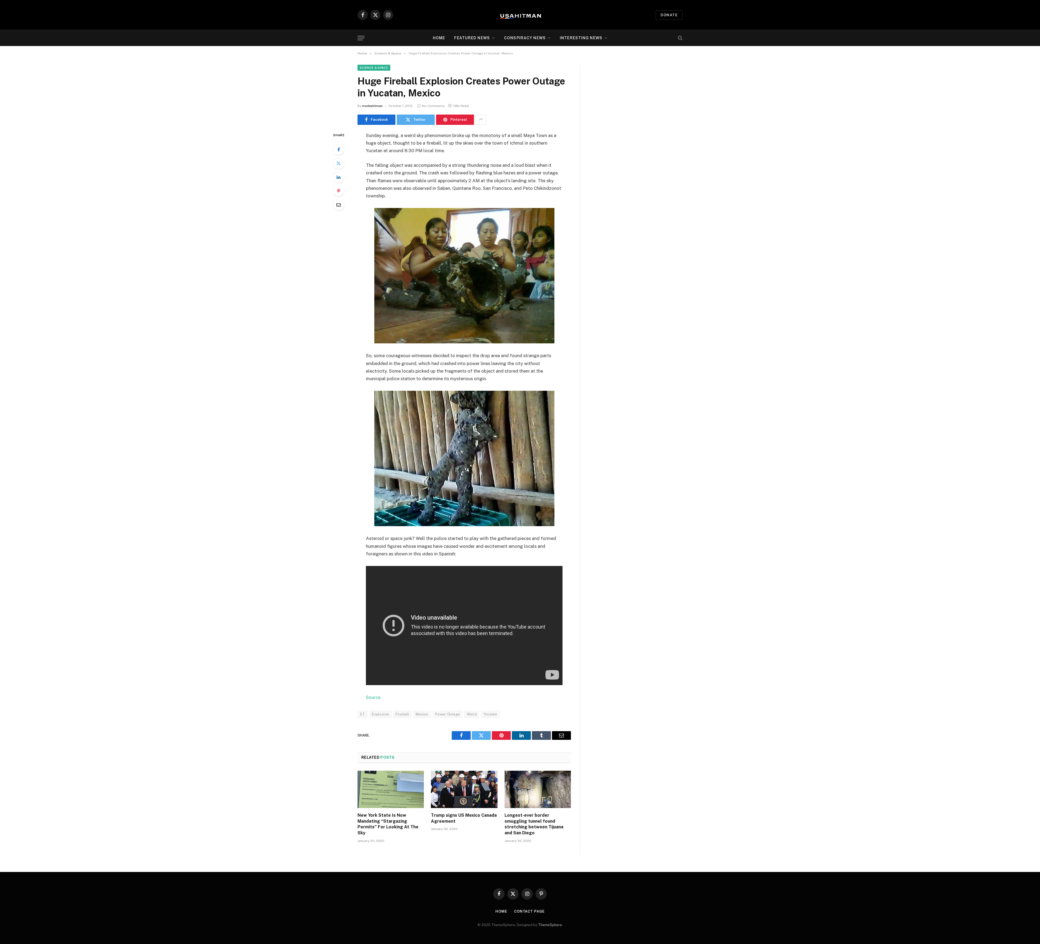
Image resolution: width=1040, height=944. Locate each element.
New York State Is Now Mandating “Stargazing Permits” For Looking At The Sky (388, 824)
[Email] (338, 204)
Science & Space (374, 67)
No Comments (433, 106)
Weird (472, 714)
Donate (669, 15)
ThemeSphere (550, 925)
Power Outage (447, 714)
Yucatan (490, 714)
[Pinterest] (338, 190)
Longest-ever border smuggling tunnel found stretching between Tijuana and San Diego (534, 824)
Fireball (402, 714)
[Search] (679, 38)
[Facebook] (338, 149)
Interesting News (581, 38)
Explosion (380, 714)
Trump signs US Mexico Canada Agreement (464, 818)
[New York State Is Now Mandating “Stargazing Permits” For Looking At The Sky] (391, 789)
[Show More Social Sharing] (480, 120)
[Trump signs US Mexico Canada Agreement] (464, 789)
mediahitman (372, 106)
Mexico (422, 714)
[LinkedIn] (338, 177)
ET (362, 714)
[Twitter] (338, 163)
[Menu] (361, 38)
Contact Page (529, 911)
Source (373, 697)
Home (439, 38)
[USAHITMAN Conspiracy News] (520, 15)
